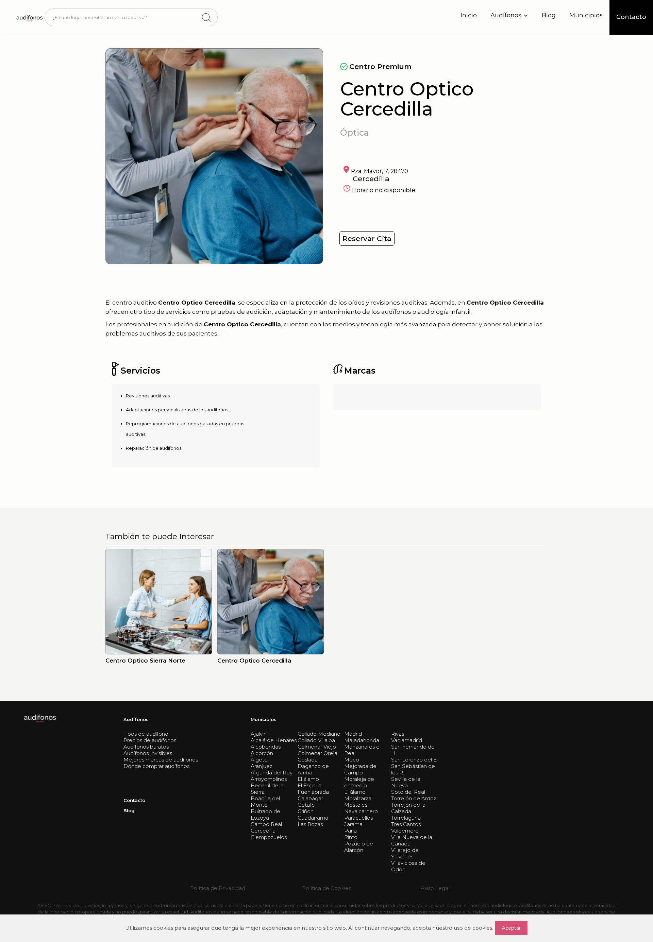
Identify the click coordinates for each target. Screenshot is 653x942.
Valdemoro (405, 830)
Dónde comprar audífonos (156, 766)
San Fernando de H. (413, 749)
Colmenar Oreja (317, 753)
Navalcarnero (361, 811)
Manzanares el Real (362, 749)
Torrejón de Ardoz (413, 798)
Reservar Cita (366, 238)
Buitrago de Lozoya (265, 814)
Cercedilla (263, 830)
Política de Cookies (326, 888)
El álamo (308, 779)
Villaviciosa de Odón (408, 866)
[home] (29, 17)
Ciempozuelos (269, 837)
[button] (509, 15)
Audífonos (136, 719)
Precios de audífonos (149, 740)
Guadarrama (313, 818)
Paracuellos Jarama (358, 821)
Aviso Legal (435, 888)
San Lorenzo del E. (414, 759)
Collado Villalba (316, 740)
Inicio (469, 15)
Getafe (306, 805)
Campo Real (266, 824)
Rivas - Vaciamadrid (406, 737)
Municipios (586, 15)
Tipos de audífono (145, 734)
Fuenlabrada (313, 792)
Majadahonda (361, 740)
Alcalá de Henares (274, 740)
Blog (549, 15)
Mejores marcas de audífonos (160, 759)
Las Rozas (310, 824)
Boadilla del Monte (265, 801)
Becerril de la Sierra (267, 788)
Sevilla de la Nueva (405, 782)
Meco (351, 759)
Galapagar (310, 798)
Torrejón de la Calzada (408, 808)
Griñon (306, 811)
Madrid (353, 734)
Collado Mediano (319, 734)
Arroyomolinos (269, 779)
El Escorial (310, 785)
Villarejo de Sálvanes (405, 853)
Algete (259, 759)
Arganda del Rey (271, 772)
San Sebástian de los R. (413, 769)
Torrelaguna (406, 818)
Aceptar (511, 928)
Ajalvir (258, 734)
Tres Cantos (406, 824)
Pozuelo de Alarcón (358, 846)
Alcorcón (262, 753)
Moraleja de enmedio (359, 782)
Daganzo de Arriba (313, 769)
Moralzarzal (358, 798)
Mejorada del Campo (361, 769)
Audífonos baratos (146, 746)
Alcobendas (266, 746)
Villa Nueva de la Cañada (411, 840)
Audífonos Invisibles (147, 753)
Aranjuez (261, 766)
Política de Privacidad (217, 888)
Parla (350, 830)
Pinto (350, 837)
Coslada (308, 759)
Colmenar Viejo (317, 746)
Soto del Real (408, 792)
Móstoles (355, 805)
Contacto (134, 800)
